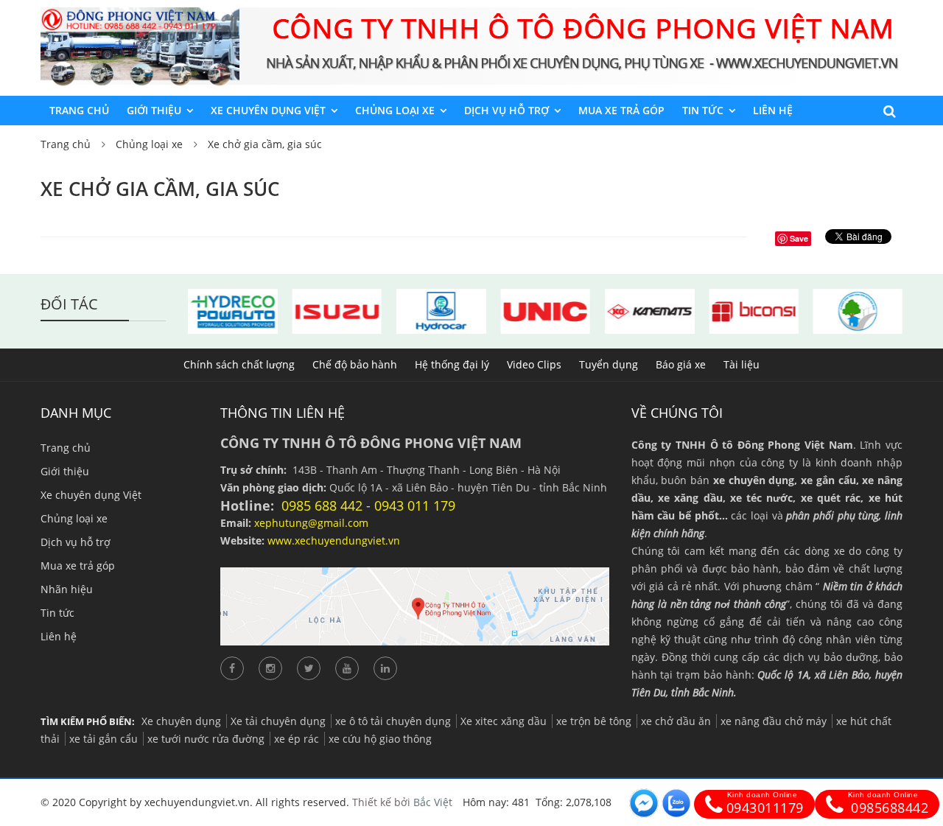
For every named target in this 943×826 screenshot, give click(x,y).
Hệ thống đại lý (452, 364)
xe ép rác (296, 739)
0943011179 (765, 803)
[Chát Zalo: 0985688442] (676, 803)
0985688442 (888, 803)
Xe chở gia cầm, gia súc (265, 144)
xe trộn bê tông (593, 721)
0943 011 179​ (414, 505)
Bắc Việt (432, 802)
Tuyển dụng (608, 364)
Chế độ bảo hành (354, 364)
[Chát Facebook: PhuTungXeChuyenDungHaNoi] (644, 803)
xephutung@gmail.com (311, 523)
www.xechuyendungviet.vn (333, 540)
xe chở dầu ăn (676, 721)
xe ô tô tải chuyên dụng (393, 721)
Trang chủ (79, 110)
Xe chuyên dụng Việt (268, 110)
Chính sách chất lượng (239, 364)
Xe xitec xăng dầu (503, 721)
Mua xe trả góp (621, 110)
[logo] (140, 16)
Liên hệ (773, 110)
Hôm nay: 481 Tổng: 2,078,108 (537, 802)
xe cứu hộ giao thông (380, 739)
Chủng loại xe (395, 110)
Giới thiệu (154, 110)
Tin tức (702, 110)
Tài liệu (741, 364)
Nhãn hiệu (67, 589)
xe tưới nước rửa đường (205, 739)
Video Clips (534, 364)
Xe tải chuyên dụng (278, 721)
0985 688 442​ (321, 505)
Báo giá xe (681, 364)
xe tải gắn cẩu (103, 739)
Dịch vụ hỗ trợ (506, 110)
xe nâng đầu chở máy (774, 721)
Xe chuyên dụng (181, 721)
